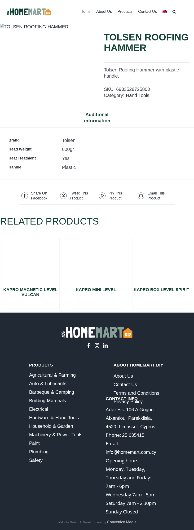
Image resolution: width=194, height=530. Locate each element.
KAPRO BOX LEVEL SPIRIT (161, 289)
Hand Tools (137, 95)
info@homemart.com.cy (131, 452)
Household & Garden (51, 426)
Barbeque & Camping (51, 392)
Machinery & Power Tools (55, 434)
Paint (34, 443)
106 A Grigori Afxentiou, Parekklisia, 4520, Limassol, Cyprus (130, 418)
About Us (123, 376)
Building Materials (47, 400)
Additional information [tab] (97, 117)
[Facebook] (88, 346)
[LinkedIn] (105, 346)
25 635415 (133, 435)
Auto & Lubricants (47, 383)
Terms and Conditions (136, 393)
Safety (36, 460)
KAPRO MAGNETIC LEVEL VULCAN (30, 292)
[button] (174, 11)
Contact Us (125, 384)
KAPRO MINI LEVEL (96, 289)
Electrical (38, 409)
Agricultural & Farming (52, 375)
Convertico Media (122, 522)
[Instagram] (97, 346)
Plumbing (38, 451)
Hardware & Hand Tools (54, 417)
